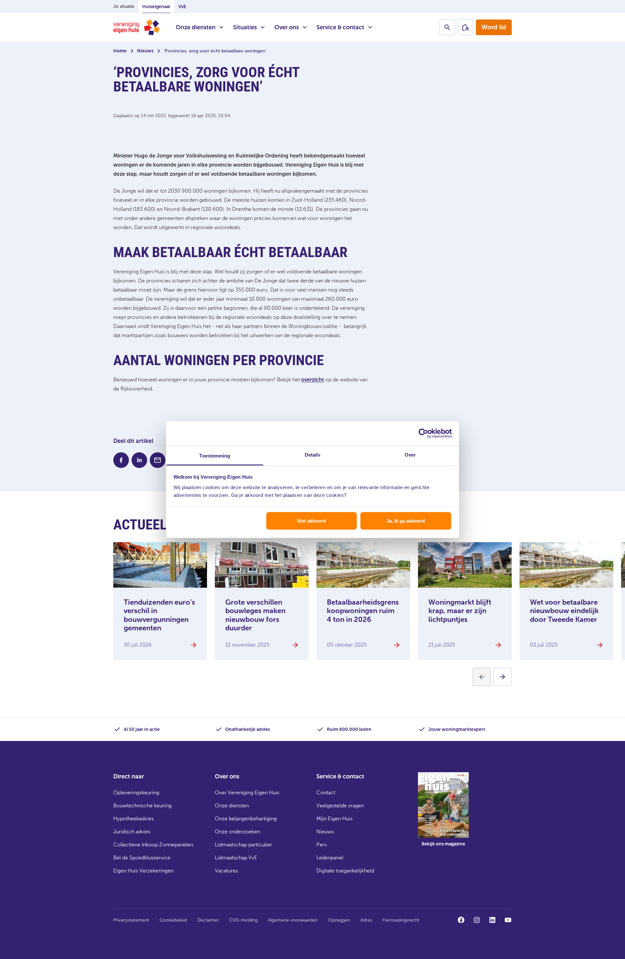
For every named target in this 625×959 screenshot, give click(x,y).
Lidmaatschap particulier (243, 845)
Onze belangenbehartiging (246, 818)
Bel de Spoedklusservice (141, 858)
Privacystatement (131, 920)
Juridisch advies (131, 832)
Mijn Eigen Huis (334, 818)
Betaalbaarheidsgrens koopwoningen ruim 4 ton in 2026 (363, 611)
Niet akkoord (311, 521)
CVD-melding (243, 920)
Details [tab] (313, 454)
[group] (443, 814)
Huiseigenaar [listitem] (156, 6)
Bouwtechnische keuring (142, 805)
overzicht (312, 380)
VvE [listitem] (182, 6)
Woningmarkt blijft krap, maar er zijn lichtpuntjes (459, 611)
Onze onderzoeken (237, 832)
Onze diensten (195, 27)
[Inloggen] (465, 27)
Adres (366, 920)
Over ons (286, 27)
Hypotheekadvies (133, 818)
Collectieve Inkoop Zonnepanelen (153, 845)
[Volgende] (502, 677)
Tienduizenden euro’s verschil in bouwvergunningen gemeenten (159, 615)
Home (120, 51)
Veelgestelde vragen (340, 805)
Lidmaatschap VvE (236, 858)
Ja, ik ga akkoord (405, 521)
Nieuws (145, 51)
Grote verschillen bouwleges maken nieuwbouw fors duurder (255, 615)
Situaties (245, 27)
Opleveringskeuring (136, 792)
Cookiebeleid (173, 920)
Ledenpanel (329, 858)
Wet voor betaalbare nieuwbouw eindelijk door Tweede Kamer (564, 611)
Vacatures (226, 871)
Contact (325, 792)
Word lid (493, 27)
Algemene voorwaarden (293, 920)
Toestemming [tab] (214, 455)
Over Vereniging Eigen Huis (247, 792)
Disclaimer (208, 920)
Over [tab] (410, 454)
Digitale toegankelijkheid (345, 871)
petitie (215, 308)
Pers (321, 845)
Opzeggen (339, 920)
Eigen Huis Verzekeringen (143, 871)
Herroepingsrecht (400, 920)
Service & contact (340, 27)
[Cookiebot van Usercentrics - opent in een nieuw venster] (423, 433)
